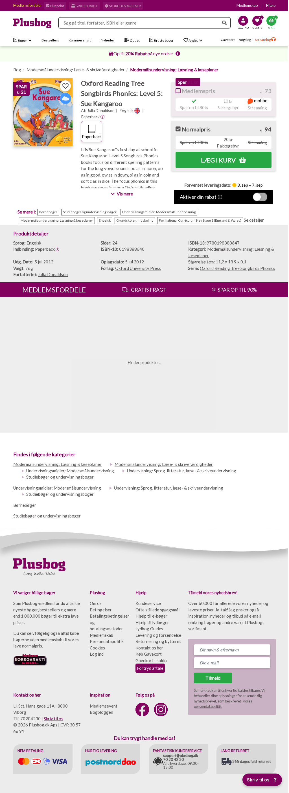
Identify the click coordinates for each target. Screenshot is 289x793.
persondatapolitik (208, 706)
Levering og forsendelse (158, 635)
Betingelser (101, 609)
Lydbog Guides (149, 628)
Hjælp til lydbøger (152, 622)
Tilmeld (212, 677)
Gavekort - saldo (151, 660)
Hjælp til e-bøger (151, 615)
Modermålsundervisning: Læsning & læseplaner (174, 69)
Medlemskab (246, 5)
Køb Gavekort (148, 654)
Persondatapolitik (107, 641)
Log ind (97, 654)
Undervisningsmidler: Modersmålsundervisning (70, 470)
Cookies (97, 647)
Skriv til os (53, 718)
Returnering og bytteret (158, 641)
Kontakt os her (149, 647)
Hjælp (269, 5)
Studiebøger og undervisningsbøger (60, 476)
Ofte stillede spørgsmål (157, 609)
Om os (96, 603)
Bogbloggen (101, 712)
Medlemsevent (103, 705)
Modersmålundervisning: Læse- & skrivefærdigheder (76, 69)
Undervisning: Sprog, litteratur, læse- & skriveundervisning (181, 470)
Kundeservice (148, 603)
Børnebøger (24, 505)
